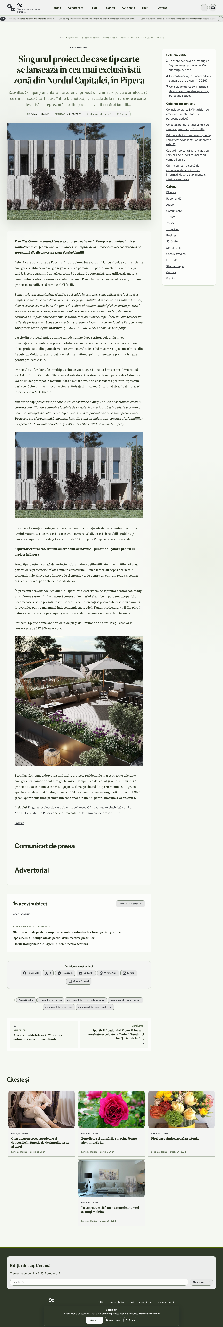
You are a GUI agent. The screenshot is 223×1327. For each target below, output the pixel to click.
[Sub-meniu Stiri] (100, 8)
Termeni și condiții (164, 1302)
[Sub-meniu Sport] (151, 8)
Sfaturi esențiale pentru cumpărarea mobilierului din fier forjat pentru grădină (67, 932)
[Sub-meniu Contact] (170, 8)
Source (19, 823)
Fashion (171, 278)
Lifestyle (171, 260)
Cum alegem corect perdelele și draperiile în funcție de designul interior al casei (40, 1142)
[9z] (11, 8)
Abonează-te (199, 1282)
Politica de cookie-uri (140, 1302)
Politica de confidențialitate (111, 1302)
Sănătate (172, 241)
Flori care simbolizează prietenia (175, 1138)
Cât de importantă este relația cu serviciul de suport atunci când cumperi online (54, 19)
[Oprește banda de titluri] (220, 19)
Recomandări (174, 198)
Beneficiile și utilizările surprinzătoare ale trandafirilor (109, 1140)
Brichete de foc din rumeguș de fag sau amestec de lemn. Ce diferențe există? (189, 65)
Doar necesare (113, 1320)
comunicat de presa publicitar (95, 1007)
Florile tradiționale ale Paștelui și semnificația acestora (50, 944)
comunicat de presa (51, 1000)
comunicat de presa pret (59, 1007)
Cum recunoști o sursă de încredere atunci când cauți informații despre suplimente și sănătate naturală (147, 19)
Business (172, 235)
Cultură (171, 272)
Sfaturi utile (173, 247)
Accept (94, 1320)
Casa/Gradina (79, 47)
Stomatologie (175, 266)
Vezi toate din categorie (130, 904)
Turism (170, 217)
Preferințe (130, 1320)
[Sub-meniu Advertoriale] (86, 8)
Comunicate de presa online (100, 813)
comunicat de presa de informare (86, 1000)
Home (61, 38)
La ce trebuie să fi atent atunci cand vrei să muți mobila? (110, 1209)
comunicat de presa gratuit (125, 1000)
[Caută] (204, 7)
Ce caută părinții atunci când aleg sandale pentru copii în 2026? (190, 78)
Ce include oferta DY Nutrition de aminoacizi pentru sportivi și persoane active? (189, 91)
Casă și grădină (176, 254)
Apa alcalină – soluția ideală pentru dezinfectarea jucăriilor (53, 938)
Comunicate (174, 210)
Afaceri (170, 204)
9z (19, 4)
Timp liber (172, 229)
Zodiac (170, 223)
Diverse (171, 192)
